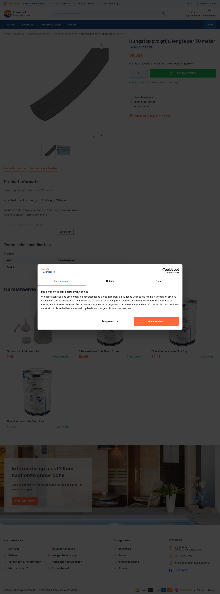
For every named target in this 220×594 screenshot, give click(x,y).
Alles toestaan (156, 321)
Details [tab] (110, 281)
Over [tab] (158, 281)
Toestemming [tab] (61, 281)
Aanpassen (107, 321)
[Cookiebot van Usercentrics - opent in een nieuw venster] (165, 270)
